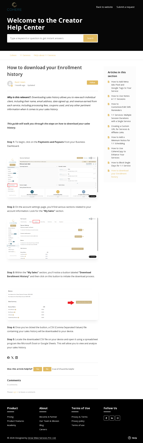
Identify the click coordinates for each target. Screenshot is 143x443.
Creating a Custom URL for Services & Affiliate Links (120, 129)
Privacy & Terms (80, 416)
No (47, 369)
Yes (37, 369)
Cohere (13, 55)
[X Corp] (12, 357)
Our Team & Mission (49, 421)
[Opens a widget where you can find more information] (132, 438)
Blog (41, 425)
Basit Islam (20, 82)
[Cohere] (14, 10)
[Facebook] (8, 357)
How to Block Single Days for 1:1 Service (121, 164)
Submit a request (125, 7)
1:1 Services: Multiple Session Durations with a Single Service (121, 118)
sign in (15, 392)
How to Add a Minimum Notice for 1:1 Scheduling (120, 140)
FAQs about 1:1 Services (45, 55)
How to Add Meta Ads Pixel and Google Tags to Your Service (121, 86)
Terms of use (78, 425)
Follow (92, 82)
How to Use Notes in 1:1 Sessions (120, 97)
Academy (11, 425)
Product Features (15, 421)
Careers (43, 429)
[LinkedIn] (16, 357)
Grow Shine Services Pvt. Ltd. (42, 437)
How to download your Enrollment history (119, 173)
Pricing (10, 416)
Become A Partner (48, 416)
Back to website (104, 7)
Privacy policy (78, 421)
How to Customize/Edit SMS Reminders (121, 106)
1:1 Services (25, 55)
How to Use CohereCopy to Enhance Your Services (118, 153)
